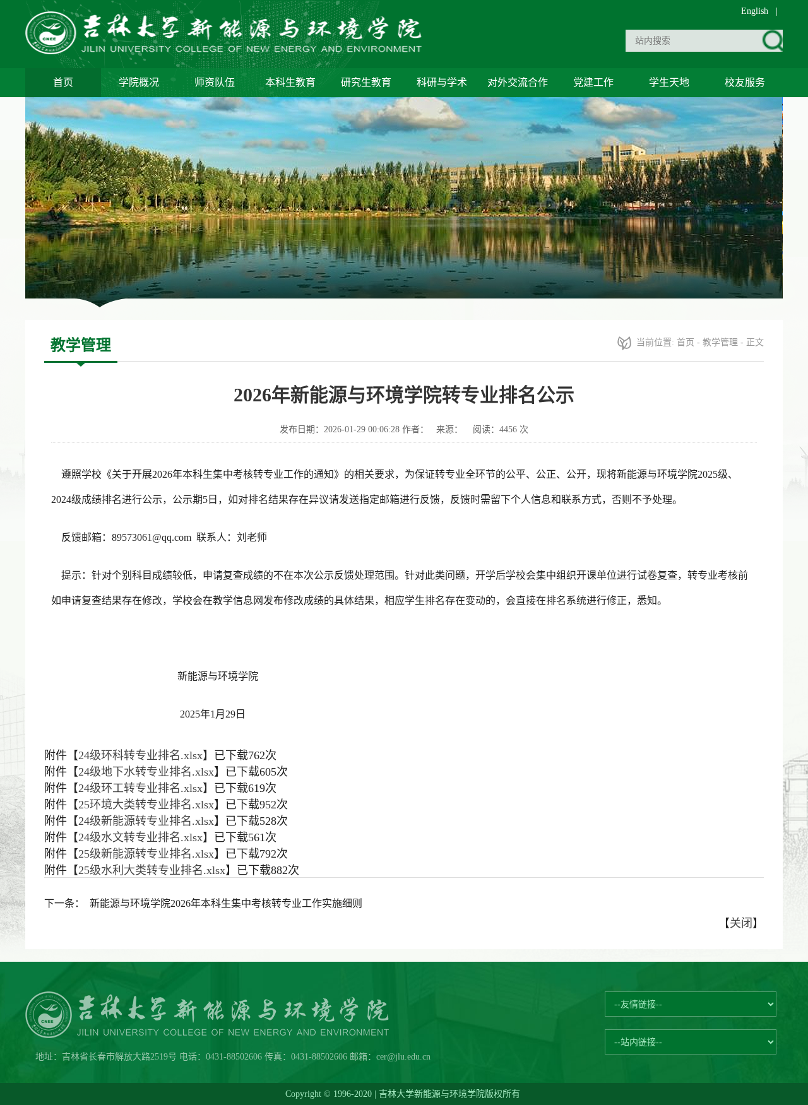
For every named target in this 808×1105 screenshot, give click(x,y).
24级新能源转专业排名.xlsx (146, 821)
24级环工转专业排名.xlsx (140, 788)
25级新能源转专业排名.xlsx (146, 854)
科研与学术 (442, 82)
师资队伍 (214, 82)
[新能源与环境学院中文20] (226, 50)
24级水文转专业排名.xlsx (140, 837)
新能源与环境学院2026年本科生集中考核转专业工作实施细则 (226, 903)
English (754, 11)
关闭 (741, 923)
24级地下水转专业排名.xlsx (146, 771)
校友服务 (745, 82)
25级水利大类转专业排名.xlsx (151, 870)
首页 (63, 82)
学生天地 (669, 82)
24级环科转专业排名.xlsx (140, 755)
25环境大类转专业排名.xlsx (146, 804)
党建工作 (593, 82)
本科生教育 (290, 82)
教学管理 (720, 342)
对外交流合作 (517, 82)
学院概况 (139, 82)
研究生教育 (366, 82)
